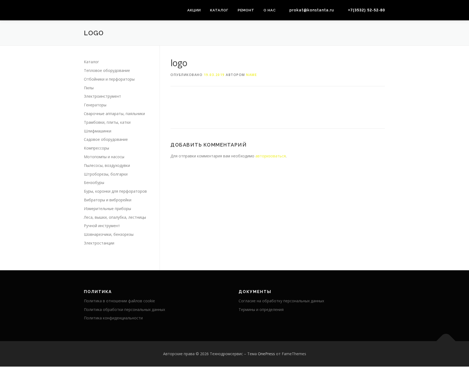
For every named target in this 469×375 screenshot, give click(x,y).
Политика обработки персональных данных (124, 309)
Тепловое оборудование (107, 70)
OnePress (266, 353)
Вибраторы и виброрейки (107, 199)
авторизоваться (270, 155)
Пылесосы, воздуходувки (107, 165)
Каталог (219, 10)
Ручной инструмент (102, 225)
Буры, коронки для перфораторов (115, 191)
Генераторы (95, 104)
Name (251, 74)
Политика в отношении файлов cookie (119, 300)
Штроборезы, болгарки (106, 174)
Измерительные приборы (107, 208)
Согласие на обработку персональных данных (281, 300)
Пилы (89, 87)
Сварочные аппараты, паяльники (114, 113)
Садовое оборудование (106, 139)
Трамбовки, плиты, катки (107, 122)
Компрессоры (96, 148)
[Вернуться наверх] (446, 341)
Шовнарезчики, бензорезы (109, 234)
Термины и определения (261, 309)
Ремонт (246, 10)
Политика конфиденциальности (113, 317)
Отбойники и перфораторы (109, 79)
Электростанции (99, 243)
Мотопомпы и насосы (104, 156)
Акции (194, 10)
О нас (270, 10)
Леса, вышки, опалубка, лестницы (115, 217)
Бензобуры (94, 182)
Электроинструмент (102, 96)
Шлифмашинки (97, 131)
